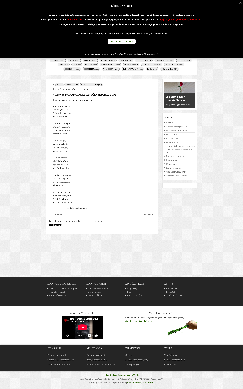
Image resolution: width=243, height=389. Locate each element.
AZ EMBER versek (58, 60)
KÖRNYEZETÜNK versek (110, 65)
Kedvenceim (172, 288)
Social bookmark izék (174, 359)
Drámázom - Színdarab (58, 364)
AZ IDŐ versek (74, 60)
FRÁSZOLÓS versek (144, 60)
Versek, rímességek (56, 355)
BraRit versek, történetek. (140, 382)
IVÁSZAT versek (91, 65)
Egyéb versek (152, 69)
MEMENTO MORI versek (152, 65)
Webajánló (136, 375)
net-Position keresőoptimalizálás (116, 375)
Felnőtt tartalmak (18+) (169, 69)
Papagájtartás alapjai (96, 359)
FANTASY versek (126, 60)
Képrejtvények (132, 364)
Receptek (170, 292)
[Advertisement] (121, 254)
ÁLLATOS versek (90, 60)
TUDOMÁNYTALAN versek (133, 69)
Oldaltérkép (170, 364)
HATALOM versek (183, 60)
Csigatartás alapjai (95, 355)
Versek (60, 85)
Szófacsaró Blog (174, 295)
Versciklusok (72, 85)
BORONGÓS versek (108, 60)
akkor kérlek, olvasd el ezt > (137, 321)
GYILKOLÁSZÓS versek (164, 60)
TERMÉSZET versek (110, 69)
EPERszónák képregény (136, 359)
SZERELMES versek (91, 69)
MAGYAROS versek (131, 65)
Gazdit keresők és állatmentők (101, 364)
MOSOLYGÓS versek (71, 69)
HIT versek (77, 65)
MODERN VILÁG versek (174, 65)
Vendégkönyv (170, 355)
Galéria (128, 355)
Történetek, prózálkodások (60, 359)
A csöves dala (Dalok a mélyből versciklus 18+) (84, 94)
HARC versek (63, 65)
